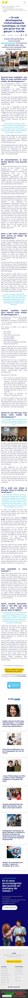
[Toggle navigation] (24, 2)
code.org (24, 627)
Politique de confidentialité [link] (19, 996)
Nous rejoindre (18, 972)
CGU (16, 975)
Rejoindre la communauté (14, 961)
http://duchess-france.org (13, 519)
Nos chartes (18, 980)
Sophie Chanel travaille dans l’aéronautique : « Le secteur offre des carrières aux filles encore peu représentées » (13, 723)
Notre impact (4, 972)
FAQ (16, 978)
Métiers (18, 6)
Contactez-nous (19, 968)
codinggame (14, 629)
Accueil (3, 6)
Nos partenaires (4, 978)
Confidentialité (18, 970)
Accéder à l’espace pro (10, 907)
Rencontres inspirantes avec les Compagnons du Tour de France (13, 751)
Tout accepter (9, 994)
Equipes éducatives (5, 975)
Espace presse (4, 977)
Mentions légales (19, 973)
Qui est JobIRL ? (4, 968)
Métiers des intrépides (8, 7)
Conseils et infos (11, 6)
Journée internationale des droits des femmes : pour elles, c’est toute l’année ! (13, 806)
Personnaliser (7, 996)
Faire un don (18, 977)
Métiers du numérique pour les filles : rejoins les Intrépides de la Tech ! (13, 864)
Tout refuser (19, 994)
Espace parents (4, 973)
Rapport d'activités (5, 980)
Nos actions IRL (4, 970)
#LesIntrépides (21, 676)
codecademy (4, 629)
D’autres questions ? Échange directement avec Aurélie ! (14, 670)
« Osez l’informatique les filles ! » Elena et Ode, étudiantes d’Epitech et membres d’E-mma (14, 778)
